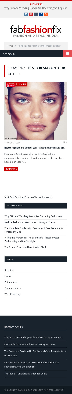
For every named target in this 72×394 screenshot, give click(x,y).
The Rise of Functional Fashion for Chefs (26, 247)
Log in (8, 276)
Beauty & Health (16, 84)
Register (9, 270)
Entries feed (11, 282)
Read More (11, 168)
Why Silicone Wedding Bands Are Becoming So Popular (35, 8)
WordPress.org (12, 294)
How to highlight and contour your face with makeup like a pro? (34, 147)
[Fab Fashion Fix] (36, 31)
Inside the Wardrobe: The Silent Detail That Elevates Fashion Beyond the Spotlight (32, 239)
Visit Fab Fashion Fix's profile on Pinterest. (28, 197)
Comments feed (13, 288)
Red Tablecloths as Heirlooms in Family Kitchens (30, 222)
